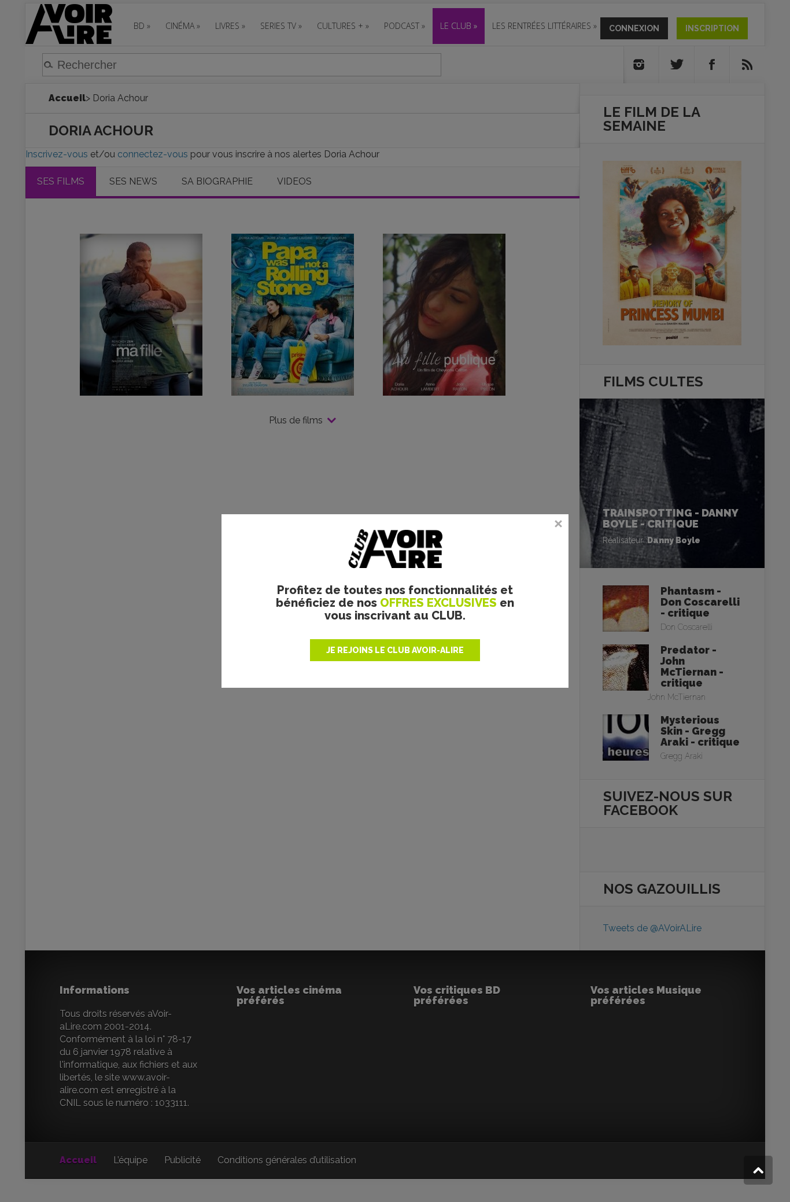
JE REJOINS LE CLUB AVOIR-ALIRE (395, 650)
